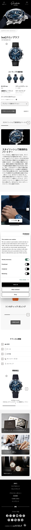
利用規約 (15, 496)
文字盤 (9, 354)
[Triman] (25, 525)
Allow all (15, 284)
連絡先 (15, 483)
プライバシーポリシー (15, 493)
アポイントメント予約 (8, 111)
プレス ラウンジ (15, 489)
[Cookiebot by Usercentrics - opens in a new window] (22, 234)
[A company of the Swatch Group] (13, 525)
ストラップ (10, 364)
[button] (28, 122)
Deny (15, 294)
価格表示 (26, 111)
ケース (9, 349)
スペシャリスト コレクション (8, 30)
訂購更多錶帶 (15, 322)
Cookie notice (15, 499)
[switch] (27, 264)
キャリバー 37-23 (12, 359)
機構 (8, 344)
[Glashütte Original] (15, 3)
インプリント (15, 501)
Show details (22, 279)
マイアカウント (15, 486)
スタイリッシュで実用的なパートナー (15, 122)
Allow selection (15, 289)
